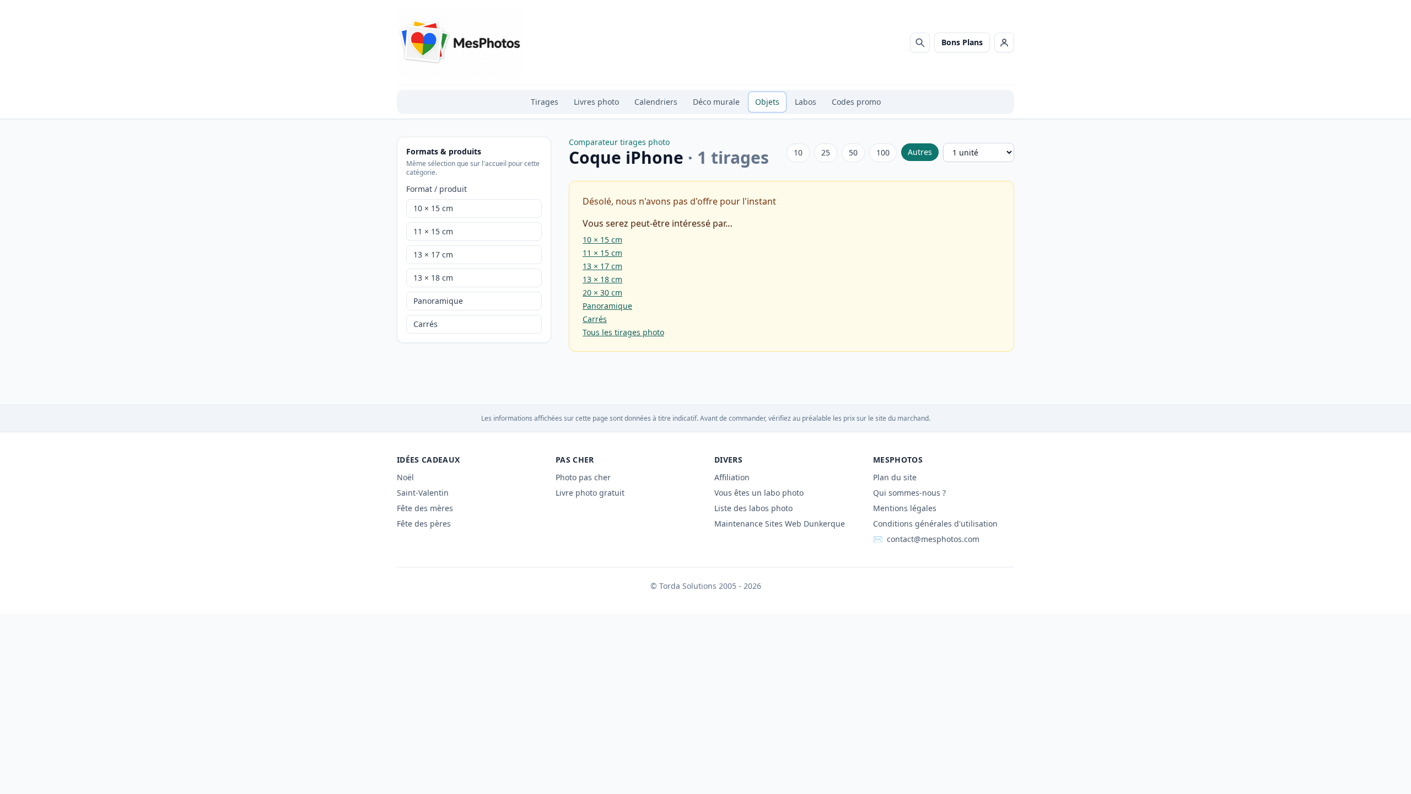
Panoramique (438, 301)
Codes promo (856, 101)
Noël (405, 477)
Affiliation (732, 477)
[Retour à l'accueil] (460, 42)
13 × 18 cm (433, 277)
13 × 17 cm (433, 254)
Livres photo (596, 101)
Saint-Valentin (423, 492)
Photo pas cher (583, 477)
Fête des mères (425, 508)
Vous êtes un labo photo (759, 492)
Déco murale (716, 101)
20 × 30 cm (602, 292)
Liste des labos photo (753, 508)
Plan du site (895, 477)
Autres (920, 152)
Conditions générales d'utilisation (935, 523)
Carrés (425, 324)
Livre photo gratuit (590, 492)
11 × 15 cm (433, 231)
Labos (805, 101)
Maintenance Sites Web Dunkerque (779, 523)
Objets (767, 101)
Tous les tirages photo (623, 332)
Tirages (544, 101)
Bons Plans (962, 42)
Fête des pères (424, 523)
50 (853, 152)
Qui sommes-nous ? (909, 492)
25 (825, 152)
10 (798, 152)
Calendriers (655, 101)
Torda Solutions (688, 586)
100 (883, 152)
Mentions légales (904, 508)
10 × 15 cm (433, 208)
